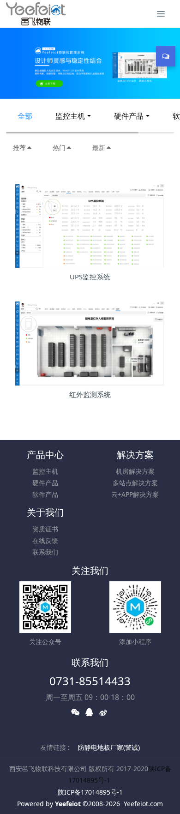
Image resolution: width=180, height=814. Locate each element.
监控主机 (70, 116)
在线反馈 (45, 540)
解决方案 (135, 454)
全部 (25, 116)
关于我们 (45, 512)
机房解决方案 (135, 471)
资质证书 (45, 529)
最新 (98, 147)
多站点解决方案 (135, 482)
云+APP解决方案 (135, 494)
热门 (59, 147)
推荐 (19, 147)
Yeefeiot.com (143, 803)
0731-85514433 (90, 680)
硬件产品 (129, 116)
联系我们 (45, 552)
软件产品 (45, 494)
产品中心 (45, 454)
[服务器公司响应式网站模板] (36, 14)
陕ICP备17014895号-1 (90, 792)
